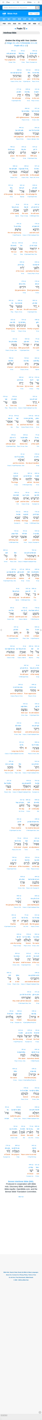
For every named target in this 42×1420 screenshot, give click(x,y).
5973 (19, 242)
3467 (36, 204)
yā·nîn (28, 956)
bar (26, 841)
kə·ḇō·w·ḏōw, (34, 1090)
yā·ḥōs (15, 629)
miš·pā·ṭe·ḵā (11, 53)
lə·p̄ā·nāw (24, 437)
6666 (18, 70)
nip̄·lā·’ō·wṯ (35, 1052)
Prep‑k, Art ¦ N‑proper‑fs (32, 888)
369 (11, 607)
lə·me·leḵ (36, 72)
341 (22, 454)
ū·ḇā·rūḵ (33, 1071)
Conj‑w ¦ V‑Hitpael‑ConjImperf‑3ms (22, 792)
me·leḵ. (27, 92)
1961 (18, 819)
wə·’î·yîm (26, 495)
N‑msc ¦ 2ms (35, 119)
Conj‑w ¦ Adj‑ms (23, 619)
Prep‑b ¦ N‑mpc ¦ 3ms (11, 350)
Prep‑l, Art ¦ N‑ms (34, 177)
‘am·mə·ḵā (35, 111)
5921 (10, 300)
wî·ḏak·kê (35, 226)
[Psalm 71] (2, 635)
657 (10, 415)
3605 (4, 550)
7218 (36, 857)
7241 (22, 319)
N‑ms (28, 100)
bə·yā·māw (13, 341)
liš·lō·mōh (33, 53)
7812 (33, 550)
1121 (36, 89)
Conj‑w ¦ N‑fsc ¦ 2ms (16, 81)
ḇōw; (17, 975)
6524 (26, 338)
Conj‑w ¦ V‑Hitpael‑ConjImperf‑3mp (27, 561)
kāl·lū (34, 1148)
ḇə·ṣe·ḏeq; (25, 111)
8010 (34, 50)
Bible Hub (21, 1196)
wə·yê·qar (35, 725)
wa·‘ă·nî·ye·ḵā (34, 130)
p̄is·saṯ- (36, 841)
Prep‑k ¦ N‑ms (18, 312)
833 (28, 991)
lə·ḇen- (36, 92)
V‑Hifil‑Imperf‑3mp (34, 523)
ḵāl (6, 553)
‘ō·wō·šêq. (17, 226)
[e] (36, 50)
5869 (36, 742)
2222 (12, 319)
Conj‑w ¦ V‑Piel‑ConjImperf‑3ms (31, 235)
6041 (36, 127)
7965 (11, 146)
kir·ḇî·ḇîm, (22, 322)
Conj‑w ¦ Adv (10, 619)
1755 (36, 281)
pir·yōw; (22, 879)
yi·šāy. (31, 1167)
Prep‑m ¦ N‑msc (9, 772)
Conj (35, 600)
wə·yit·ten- (35, 764)
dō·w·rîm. (22, 284)
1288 (36, 819)
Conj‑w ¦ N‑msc (24, 369)
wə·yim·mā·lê (34, 1110)
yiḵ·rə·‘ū (13, 437)
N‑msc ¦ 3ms (21, 888)
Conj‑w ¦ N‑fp (25, 177)
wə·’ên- (11, 610)
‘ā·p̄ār (37, 476)
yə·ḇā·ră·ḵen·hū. (33, 821)
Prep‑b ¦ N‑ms (25, 119)
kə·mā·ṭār (18, 303)
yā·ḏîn (19, 92)
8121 (13, 242)
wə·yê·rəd (33, 399)
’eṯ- (8, 1110)
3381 (34, 300)
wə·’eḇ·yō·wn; (21, 649)
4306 (19, 300)
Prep (21, 254)
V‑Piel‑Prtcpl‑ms (35, 619)
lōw (15, 553)
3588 (33, 588)
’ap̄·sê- (10, 418)
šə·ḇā (18, 514)
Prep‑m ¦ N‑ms (13, 408)
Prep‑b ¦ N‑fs (13, 177)
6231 (18, 223)
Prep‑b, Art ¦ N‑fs (16, 849)
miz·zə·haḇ (9, 764)
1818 (18, 723)
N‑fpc (18, 1157)
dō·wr (37, 284)
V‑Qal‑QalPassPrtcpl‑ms (29, 1022)
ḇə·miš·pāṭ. (19, 130)
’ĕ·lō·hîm (10, 1014)
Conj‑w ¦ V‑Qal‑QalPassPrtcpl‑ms (27, 1080)
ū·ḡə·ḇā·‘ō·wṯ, (23, 169)
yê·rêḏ (34, 303)
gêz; (37, 322)
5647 (13, 569)
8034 (36, 934)
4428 (36, 70)
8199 (34, 185)
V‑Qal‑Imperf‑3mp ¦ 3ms (9, 580)
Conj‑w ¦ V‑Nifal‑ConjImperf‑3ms (30, 1118)
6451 (36, 838)
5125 (27, 953)
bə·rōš (37, 860)
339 (26, 492)
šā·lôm (10, 361)
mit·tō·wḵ (33, 687)
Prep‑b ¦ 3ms (7, 792)
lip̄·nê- (19, 937)
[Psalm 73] (39, 635)
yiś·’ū (35, 149)
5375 (34, 146)
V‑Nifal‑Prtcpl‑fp (35, 1061)
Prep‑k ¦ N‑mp (22, 331)
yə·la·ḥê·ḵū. (28, 476)
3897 (29, 473)
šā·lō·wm (11, 149)
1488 (36, 319)
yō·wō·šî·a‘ (35, 207)
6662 (36, 358)
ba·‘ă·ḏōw (7, 783)
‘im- (21, 245)
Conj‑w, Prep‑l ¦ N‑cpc (33, 273)
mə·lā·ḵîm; (35, 572)
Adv (12, 427)
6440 (36, 262)
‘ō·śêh (20, 1033)
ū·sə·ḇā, (36, 533)
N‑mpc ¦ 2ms (12, 62)
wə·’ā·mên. (13, 1129)
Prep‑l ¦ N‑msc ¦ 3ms (20, 1061)
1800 (30, 646)
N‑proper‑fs (17, 523)
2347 (15, 627)
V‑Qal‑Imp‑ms (26, 81)
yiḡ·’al (37, 706)
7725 (36, 511)
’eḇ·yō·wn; (15, 207)
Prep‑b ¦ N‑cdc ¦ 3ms (33, 753)
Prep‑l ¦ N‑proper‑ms (31, 62)
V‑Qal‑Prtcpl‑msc (18, 1041)
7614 (17, 511)
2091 (10, 761)
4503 (15, 492)
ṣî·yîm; (36, 457)
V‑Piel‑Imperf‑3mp (27, 484)
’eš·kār (24, 533)
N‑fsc (37, 849)
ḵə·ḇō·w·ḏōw (16, 1110)
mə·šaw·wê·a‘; (34, 610)
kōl (38, 1129)
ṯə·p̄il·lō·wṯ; (15, 1148)
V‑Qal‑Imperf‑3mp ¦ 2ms (30, 254)
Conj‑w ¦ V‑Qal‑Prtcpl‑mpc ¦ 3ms (15, 465)
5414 (27, 70)
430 (22, 50)
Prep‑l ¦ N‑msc (35, 100)
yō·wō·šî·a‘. (24, 668)
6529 (21, 876)
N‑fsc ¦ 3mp (24, 715)
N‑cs (15, 254)
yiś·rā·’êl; (28, 1033)
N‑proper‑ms (35, 504)
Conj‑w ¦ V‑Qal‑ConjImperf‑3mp (31, 907)
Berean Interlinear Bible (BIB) (20, 1181)
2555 (19, 684)
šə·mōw (36, 937)
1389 (25, 166)
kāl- (28, 572)
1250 (24, 838)
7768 (36, 607)
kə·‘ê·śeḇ (36, 918)
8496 (33, 684)
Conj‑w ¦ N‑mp (25, 504)
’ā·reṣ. (37, 341)
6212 (36, 915)
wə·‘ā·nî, (24, 610)
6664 (26, 108)
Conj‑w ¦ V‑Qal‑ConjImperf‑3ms (31, 734)
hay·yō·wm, (20, 802)
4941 (12, 50)
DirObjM (7, 1118)
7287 (34, 396)
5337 (27, 588)
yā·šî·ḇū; (36, 514)
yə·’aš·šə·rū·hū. (25, 994)
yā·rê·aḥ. (20, 380)
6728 (36, 454)
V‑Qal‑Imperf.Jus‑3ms (15, 830)
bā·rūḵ (34, 1014)
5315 (11, 646)
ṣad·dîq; (36, 361)
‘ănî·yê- (21, 188)
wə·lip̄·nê (36, 265)
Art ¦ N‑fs (25, 926)
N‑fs (38, 350)
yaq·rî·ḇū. (15, 533)
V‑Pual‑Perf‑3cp (32, 1157)
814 (24, 531)
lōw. (27, 629)
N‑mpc (16, 484)
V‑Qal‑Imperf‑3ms (16, 100)
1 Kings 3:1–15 (11, 43)
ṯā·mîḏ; (36, 802)
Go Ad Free (4, 1415)
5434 (36, 531)
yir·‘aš (14, 860)
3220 (13, 396)
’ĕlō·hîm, (22, 53)
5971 (36, 108)
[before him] (15, 550)
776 (36, 338)
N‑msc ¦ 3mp (17, 734)
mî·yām (14, 399)
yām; (37, 418)
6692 (36, 895)
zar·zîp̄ (12, 322)
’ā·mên (22, 1129)
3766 (12, 434)
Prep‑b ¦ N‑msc (35, 868)
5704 (36, 377)
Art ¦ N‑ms (21, 811)
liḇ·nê (26, 207)
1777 (18, 89)
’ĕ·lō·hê (36, 1033)
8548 (36, 799)
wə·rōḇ (26, 361)
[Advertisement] (21, 1241)
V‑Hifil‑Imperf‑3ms (34, 216)
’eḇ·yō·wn (15, 591)
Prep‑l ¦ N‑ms (35, 81)
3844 (36, 876)
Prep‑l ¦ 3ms (13, 561)
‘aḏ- (38, 380)
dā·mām (18, 725)
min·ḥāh (16, 495)
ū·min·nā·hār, (28, 418)
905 (23, 1049)
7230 (25, 358)
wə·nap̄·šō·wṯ (10, 649)
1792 (36, 223)
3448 (30, 1164)
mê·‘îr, (19, 898)
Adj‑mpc (22, 196)
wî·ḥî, (22, 745)
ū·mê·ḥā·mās (18, 687)
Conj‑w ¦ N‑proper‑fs (33, 542)
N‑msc (37, 292)
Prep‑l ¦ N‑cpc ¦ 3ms (22, 446)
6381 (36, 1049)
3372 (34, 242)
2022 (23, 146)
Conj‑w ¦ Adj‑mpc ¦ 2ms (33, 139)
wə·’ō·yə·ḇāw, (19, 457)
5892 (18, 895)
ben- (37, 1167)
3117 (14, 338)
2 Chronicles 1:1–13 (28, 43)
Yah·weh (18, 1014)
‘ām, (11, 188)
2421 (20, 742)
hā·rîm (23, 149)
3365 (36, 723)
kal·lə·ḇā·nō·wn (33, 879)
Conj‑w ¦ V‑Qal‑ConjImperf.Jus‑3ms (27, 408)
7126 (15, 531)
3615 (33, 1145)
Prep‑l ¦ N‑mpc (24, 216)
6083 (36, 473)
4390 (36, 1107)
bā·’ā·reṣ (18, 841)
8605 (16, 1145)
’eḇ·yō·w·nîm (34, 668)
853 (6, 1107)
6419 (27, 780)
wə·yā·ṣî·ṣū (35, 898)
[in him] (18, 972)
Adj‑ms (17, 216)
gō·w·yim (20, 572)
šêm (15, 1071)
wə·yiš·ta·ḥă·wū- (30, 553)
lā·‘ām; (36, 169)
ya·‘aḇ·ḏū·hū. (11, 572)
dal (32, 649)
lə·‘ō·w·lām (24, 1090)
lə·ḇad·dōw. (21, 1052)
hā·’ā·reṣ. (25, 918)
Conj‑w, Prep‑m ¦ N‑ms (27, 427)
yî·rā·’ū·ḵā (33, 245)
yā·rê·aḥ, (21, 265)
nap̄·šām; (24, 706)
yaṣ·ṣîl (27, 591)
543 (22, 1126)
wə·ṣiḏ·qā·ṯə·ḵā (15, 72)
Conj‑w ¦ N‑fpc (11, 657)
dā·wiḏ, (7, 1148)
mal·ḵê (15, 476)
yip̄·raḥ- (26, 341)
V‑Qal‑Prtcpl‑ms (17, 235)
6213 (19, 1030)
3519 (36, 1087)
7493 (13, 857)
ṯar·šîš (37, 495)
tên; (29, 72)
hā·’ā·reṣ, (29, 1129)
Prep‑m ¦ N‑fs (17, 907)
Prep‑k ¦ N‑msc (35, 926)
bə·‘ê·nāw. (35, 745)
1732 (7, 1145)
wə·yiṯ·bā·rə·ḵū (33, 975)
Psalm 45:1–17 (20, 46)
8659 (36, 492)
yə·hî (19, 821)
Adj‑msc (31, 657)
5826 (36, 627)
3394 (21, 262)
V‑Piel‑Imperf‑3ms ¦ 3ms (32, 830)
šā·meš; (13, 245)
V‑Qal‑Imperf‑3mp (32, 158)
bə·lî (31, 380)
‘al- (12, 303)
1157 (8, 780)
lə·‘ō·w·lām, (27, 937)
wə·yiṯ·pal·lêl (26, 783)
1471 (21, 569)
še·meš (36, 956)
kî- (35, 591)
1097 (30, 377)
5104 (30, 415)
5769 (27, 934)
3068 (18, 1011)
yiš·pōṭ (34, 188)
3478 (28, 1030)
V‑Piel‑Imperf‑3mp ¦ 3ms (24, 1003)
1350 (36, 703)
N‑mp (23, 62)
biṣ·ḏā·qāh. (13, 169)
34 (16, 204)
